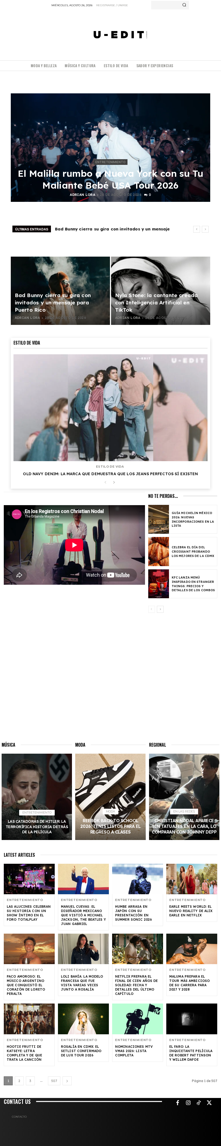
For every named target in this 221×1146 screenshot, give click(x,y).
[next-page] (113, 482)
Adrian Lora (82, 195)
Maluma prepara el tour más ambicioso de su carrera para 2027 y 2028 (189, 982)
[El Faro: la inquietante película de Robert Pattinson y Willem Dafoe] (191, 1019)
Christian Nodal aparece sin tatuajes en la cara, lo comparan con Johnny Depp (184, 826)
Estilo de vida (110, 466)
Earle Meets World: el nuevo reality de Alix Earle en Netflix (191, 910)
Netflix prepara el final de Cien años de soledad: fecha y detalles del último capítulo (136, 985)
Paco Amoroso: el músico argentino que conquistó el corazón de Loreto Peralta (26, 985)
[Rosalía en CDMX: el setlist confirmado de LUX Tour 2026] (83, 1019)
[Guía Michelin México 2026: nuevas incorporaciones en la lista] (158, 519)
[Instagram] (188, 1103)
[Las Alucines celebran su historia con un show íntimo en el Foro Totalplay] (29, 879)
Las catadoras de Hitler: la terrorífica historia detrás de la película (37, 826)
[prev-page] (105, 482)
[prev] (196, 229)
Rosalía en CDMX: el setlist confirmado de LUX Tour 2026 (81, 1051)
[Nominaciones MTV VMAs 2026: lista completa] (137, 1019)
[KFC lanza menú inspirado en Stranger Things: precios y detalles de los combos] (158, 583)
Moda (110, 811)
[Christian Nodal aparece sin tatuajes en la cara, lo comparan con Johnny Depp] (184, 797)
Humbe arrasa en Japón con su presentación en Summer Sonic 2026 (133, 912)
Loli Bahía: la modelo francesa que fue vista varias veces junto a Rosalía (82, 982)
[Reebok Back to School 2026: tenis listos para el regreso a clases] (110, 797)
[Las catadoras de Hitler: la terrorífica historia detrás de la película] (37, 797)
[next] (205, 229)
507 (54, 1081)
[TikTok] (198, 1103)
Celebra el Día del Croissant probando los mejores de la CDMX (193, 551)
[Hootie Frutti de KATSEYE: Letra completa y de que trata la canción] (29, 1019)
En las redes (184, 811)
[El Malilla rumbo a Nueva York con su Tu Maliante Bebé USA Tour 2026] (110, 147)
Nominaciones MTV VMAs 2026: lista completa (134, 1051)
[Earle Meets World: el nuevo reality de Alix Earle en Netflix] (191, 879)
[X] (209, 1103)
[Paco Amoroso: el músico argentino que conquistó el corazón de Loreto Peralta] (29, 949)
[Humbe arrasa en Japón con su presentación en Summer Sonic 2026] (137, 879)
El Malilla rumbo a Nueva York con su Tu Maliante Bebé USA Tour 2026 (110, 179)
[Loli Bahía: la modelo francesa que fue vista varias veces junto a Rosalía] (83, 949)
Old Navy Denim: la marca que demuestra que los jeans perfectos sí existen (110, 473)
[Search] (184, 5)
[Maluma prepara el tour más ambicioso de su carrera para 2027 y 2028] (191, 949)
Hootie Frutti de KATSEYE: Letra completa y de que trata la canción (24, 1053)
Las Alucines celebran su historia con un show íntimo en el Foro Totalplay (29, 912)
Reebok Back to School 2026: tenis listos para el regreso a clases (110, 826)
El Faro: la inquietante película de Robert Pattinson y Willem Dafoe (190, 1053)
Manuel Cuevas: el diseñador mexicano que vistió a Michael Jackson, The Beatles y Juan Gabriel (83, 915)
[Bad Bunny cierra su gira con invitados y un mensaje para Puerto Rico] (60, 291)
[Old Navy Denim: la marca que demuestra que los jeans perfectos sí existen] (110, 407)
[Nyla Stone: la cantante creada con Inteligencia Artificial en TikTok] (160, 291)
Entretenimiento (110, 162)
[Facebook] (177, 1103)
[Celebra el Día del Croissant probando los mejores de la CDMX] (158, 551)
